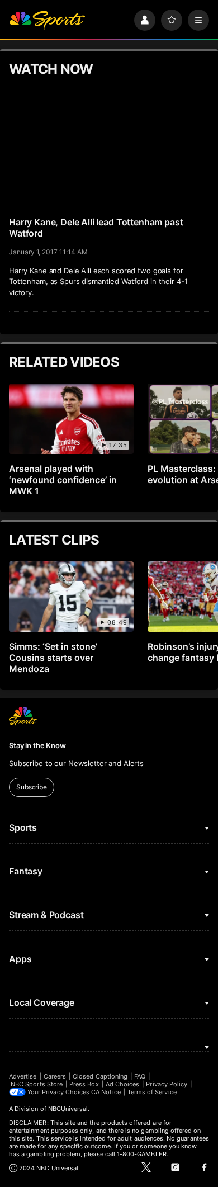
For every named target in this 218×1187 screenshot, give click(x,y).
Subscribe (31, 787)
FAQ (139, 1076)
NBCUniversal (68, 1109)
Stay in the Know (37, 745)
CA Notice (106, 1092)
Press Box (84, 1084)
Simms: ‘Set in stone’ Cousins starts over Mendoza (53, 657)
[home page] (47, 20)
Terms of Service (152, 1092)
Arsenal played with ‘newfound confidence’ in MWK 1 (63, 479)
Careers (55, 1076)
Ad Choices (123, 1084)
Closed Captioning (100, 1076)
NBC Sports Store (37, 1084)
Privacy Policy (166, 1084)
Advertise (23, 1076)
